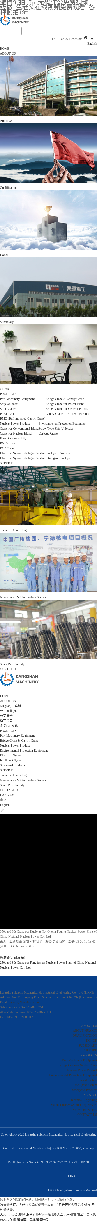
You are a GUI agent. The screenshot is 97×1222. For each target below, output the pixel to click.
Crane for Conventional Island (19, 428)
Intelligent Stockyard (59, 458)
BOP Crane (7, 448)
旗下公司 (6, 721)
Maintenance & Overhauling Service (23, 780)
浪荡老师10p (35, 1214)
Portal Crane (8, 413)
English (92, 43)
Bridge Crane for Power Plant (65, 404)
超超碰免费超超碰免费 (32, 1219)
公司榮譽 (6, 716)
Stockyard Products (12, 765)
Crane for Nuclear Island (16, 433)
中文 (90, 38)
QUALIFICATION (85, 1035)
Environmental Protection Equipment (24, 750)
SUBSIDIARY (87, 1045)
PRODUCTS (8, 394)
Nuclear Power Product (15, 745)
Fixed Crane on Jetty (13, 438)
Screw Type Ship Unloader (56, 428)
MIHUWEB (81, 1162)
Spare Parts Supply (12, 785)
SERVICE (6, 463)
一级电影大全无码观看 (60, 1214)
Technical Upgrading (13, 775)
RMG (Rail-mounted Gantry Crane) (23, 418)
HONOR (91, 1040)
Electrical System (11, 458)
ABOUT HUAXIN (85, 1030)
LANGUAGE (9, 795)
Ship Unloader (9, 404)
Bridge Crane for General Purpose (67, 408)
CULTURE (90, 1050)
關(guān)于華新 (10, 706)
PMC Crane (7, 443)
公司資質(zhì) (9, 711)
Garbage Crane (48, 433)
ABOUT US (8, 53)
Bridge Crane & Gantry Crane (19, 740)
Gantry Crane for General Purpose (67, 413)
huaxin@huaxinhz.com (24, 1002)
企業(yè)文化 (9, 725)
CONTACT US (10, 790)
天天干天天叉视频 (12, 1214)
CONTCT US (9, 669)
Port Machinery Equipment (17, 735)
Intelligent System (34, 458)
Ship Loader (8, 408)
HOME (4, 48)
